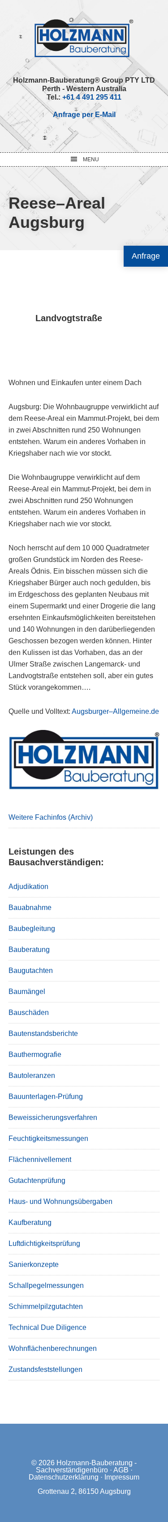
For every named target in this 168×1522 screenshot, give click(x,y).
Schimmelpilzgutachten (46, 1306)
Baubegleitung (32, 928)
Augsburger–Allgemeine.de (115, 711)
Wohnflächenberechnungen (53, 1348)
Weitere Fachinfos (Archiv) (51, 817)
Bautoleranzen (32, 1075)
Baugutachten (31, 970)
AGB (121, 1470)
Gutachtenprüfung (37, 1180)
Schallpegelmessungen (46, 1285)
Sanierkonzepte (34, 1264)
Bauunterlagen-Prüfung (46, 1096)
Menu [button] (91, 159)
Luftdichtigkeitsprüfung (44, 1243)
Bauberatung (29, 949)
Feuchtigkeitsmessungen (48, 1138)
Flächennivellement (40, 1159)
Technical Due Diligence (47, 1327)
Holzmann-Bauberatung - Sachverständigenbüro (86, 1466)
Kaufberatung (30, 1222)
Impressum (121, 1477)
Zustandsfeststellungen (45, 1369)
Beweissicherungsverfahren (53, 1117)
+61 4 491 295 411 (91, 97)
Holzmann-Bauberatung (84, 38)
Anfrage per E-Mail (84, 114)
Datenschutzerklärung (64, 1477)
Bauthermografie (35, 1054)
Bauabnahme (30, 907)
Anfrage (146, 256)
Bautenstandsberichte (43, 1033)
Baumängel (27, 991)
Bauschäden (29, 1012)
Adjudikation (28, 886)
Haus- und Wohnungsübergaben (60, 1201)
